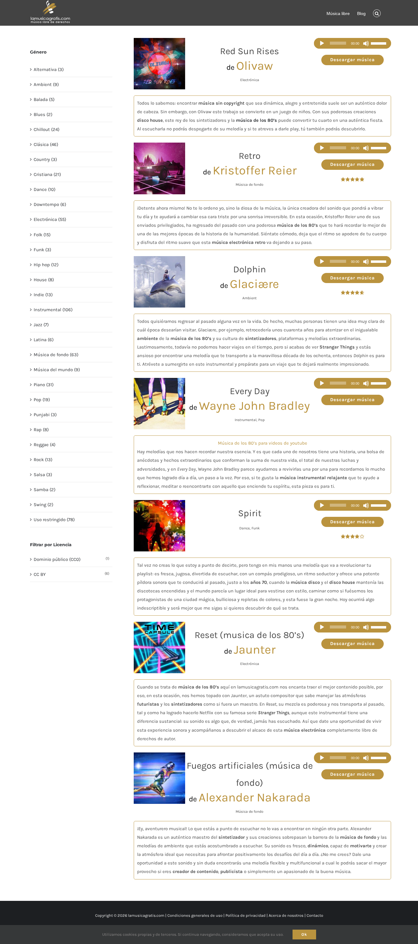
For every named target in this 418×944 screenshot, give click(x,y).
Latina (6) (44, 339)
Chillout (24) (46, 129)
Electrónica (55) (50, 219)
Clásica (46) (46, 144)
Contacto (315, 915)
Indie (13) (43, 294)
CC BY (40, 574)
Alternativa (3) (49, 69)
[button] (377, 13)
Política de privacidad (246, 915)
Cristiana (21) (47, 174)
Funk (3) (42, 249)
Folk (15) (42, 234)
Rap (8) (41, 429)
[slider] (379, 43)
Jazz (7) (41, 324)
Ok (304, 934)
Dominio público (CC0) (57, 559)
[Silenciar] (366, 43)
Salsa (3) (43, 474)
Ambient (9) (46, 84)
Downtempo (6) (50, 204)
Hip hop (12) (46, 264)
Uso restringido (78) (54, 519)
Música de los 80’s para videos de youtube (262, 443)
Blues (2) (43, 114)
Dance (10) (44, 189)
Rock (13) (43, 459)
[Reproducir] (322, 43)
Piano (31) (44, 384)
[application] (352, 43)
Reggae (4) (44, 444)
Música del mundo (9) (57, 369)
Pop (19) (42, 399)
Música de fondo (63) (56, 354)
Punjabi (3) (45, 414)
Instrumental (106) (53, 309)
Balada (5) (44, 99)
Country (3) (45, 159)
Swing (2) (43, 504)
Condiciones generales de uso (194, 915)
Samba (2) (44, 489)
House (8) (44, 279)
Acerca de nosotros (286, 915)
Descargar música (352, 59)
